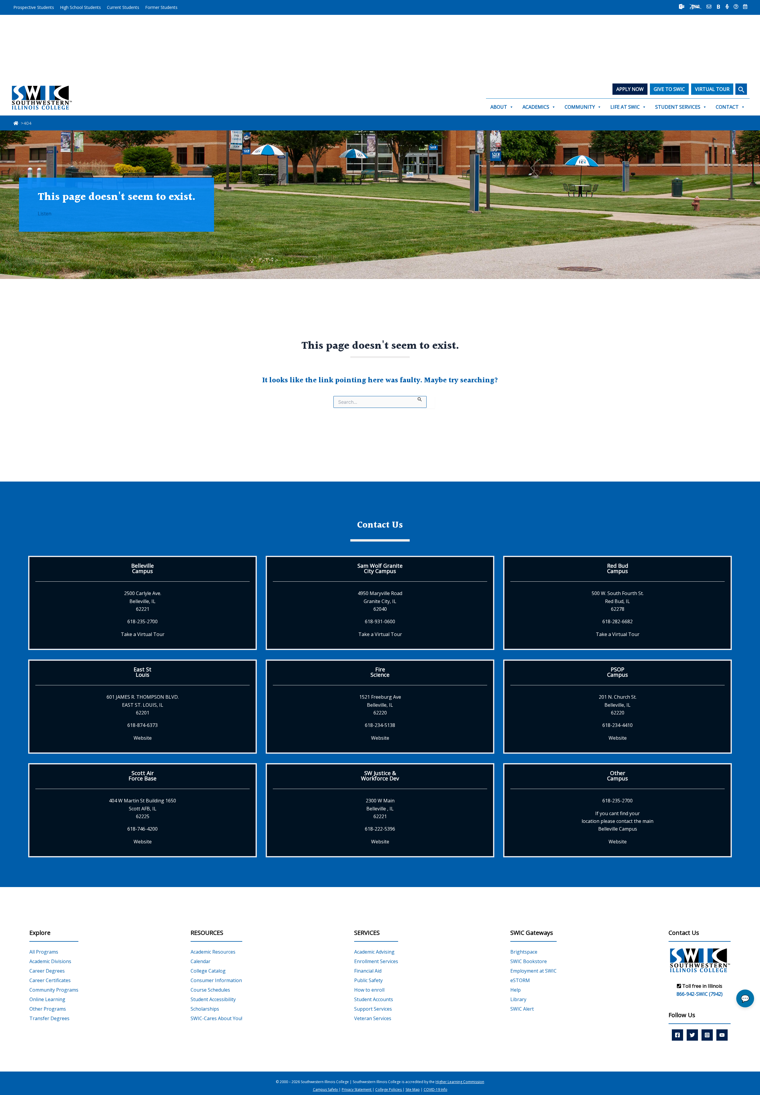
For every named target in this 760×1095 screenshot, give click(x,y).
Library (518, 999)
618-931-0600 (380, 621)
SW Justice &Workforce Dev (380, 775)
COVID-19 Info (435, 1089)
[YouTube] (722, 1035)
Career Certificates (50, 980)
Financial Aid (367, 971)
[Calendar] (745, 6)
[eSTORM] (695, 6)
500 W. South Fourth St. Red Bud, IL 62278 (618, 601)
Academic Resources (213, 952)
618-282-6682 (617, 621)
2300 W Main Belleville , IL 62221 (380, 808)
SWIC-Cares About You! (216, 1018)
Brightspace (523, 952)
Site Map (413, 1089)
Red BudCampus (617, 568)
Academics (535, 107)
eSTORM (520, 980)
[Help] (736, 6)
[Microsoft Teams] (682, 6)
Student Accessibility (213, 999)
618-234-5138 (380, 725)
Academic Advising (374, 952)
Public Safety (368, 980)
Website (143, 738)
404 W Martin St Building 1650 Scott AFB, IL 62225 (142, 808)
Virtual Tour (712, 89)
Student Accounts (373, 999)
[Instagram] (707, 1035)
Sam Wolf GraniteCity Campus (380, 568)
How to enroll (369, 990)
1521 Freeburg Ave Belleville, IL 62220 (380, 705)
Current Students (123, 7)
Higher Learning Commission (460, 1081)
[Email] (709, 6)
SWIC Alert (522, 1009)
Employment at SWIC (533, 971)
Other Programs (47, 1009)
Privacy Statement (357, 1089)
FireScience (380, 672)
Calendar (200, 961)
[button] (741, 89)
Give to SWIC (669, 89)
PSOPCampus (617, 672)
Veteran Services (372, 1018)
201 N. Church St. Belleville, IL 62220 (617, 705)
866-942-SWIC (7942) (700, 994)
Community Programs (53, 990)
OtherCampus (617, 775)
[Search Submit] (419, 399)
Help (515, 990)
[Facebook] (677, 1035)
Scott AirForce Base (142, 775)
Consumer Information (216, 980)
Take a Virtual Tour (142, 634)
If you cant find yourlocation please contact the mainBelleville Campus (617, 821)
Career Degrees (47, 971)
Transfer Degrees (49, 1018)
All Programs (43, 952)
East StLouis (142, 672)
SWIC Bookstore (528, 961)
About (498, 107)
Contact (727, 107)
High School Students (80, 7)
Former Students (161, 7)
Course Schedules (210, 990)
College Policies (389, 1089)
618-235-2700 (142, 621)
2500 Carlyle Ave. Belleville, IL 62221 (142, 601)
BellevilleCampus (142, 568)
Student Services (677, 107)
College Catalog (208, 971)
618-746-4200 (142, 829)
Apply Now (630, 89)
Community (580, 107)
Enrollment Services (376, 961)
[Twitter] (692, 1035)
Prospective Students (33, 7)
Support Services (373, 1009)
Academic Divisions (50, 961)
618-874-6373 (142, 725)
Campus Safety (326, 1089)
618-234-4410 (617, 725)
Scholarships (205, 1009)
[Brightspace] (718, 6)
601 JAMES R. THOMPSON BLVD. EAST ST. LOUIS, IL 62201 (143, 705)
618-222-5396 (380, 829)
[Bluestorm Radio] (727, 6)
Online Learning (47, 999)
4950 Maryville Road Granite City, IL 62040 (380, 601)
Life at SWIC (625, 107)
